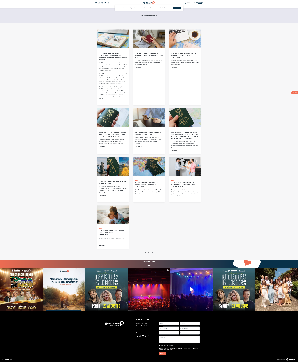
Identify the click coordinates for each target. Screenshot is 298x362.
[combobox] (161, 328)
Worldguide (162, 8)
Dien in (162, 353)
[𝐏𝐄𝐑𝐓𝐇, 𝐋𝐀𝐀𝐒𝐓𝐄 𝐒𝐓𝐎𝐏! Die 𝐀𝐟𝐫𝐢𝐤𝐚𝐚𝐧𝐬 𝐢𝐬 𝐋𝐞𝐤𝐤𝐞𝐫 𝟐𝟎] (106, 289)
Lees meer (102, 102)
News (136, 180)
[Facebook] (96, 2)
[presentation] (113, 39)
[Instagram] (102, 2)
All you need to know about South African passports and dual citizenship (183, 184)
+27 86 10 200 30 (142, 323)
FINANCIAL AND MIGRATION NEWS (117, 51)
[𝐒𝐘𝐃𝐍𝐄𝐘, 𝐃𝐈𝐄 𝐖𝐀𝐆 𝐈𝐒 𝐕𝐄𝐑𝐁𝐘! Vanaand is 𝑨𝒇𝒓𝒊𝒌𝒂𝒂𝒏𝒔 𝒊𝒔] (234, 289)
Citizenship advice (138, 8)
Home (119, 8)
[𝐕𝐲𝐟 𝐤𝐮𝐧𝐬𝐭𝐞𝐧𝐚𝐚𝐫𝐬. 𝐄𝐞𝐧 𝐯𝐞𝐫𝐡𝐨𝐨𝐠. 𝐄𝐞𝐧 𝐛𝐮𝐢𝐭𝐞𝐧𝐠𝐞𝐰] (21, 289)
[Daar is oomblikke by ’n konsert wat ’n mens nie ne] (191, 289)
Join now (200, 2)
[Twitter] (99, 2)
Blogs (131, 8)
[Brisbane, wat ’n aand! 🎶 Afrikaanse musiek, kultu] (149, 289)
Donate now (177, 8)
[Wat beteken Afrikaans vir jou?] (64, 289)
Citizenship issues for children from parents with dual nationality (111, 233)
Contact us (169, 8)
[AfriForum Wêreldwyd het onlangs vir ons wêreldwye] (276, 289)
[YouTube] (105, 2)
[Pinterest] (108, 2)
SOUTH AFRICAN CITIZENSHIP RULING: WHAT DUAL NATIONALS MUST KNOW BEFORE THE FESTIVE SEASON (112, 134)
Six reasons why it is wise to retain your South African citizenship (146, 184)
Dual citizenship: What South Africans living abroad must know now (149, 55)
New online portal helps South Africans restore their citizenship (183, 55)
